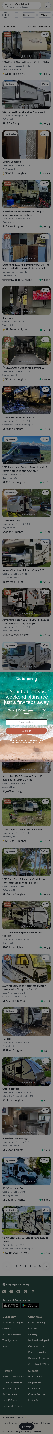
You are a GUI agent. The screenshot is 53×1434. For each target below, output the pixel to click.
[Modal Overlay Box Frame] (26, 717)
